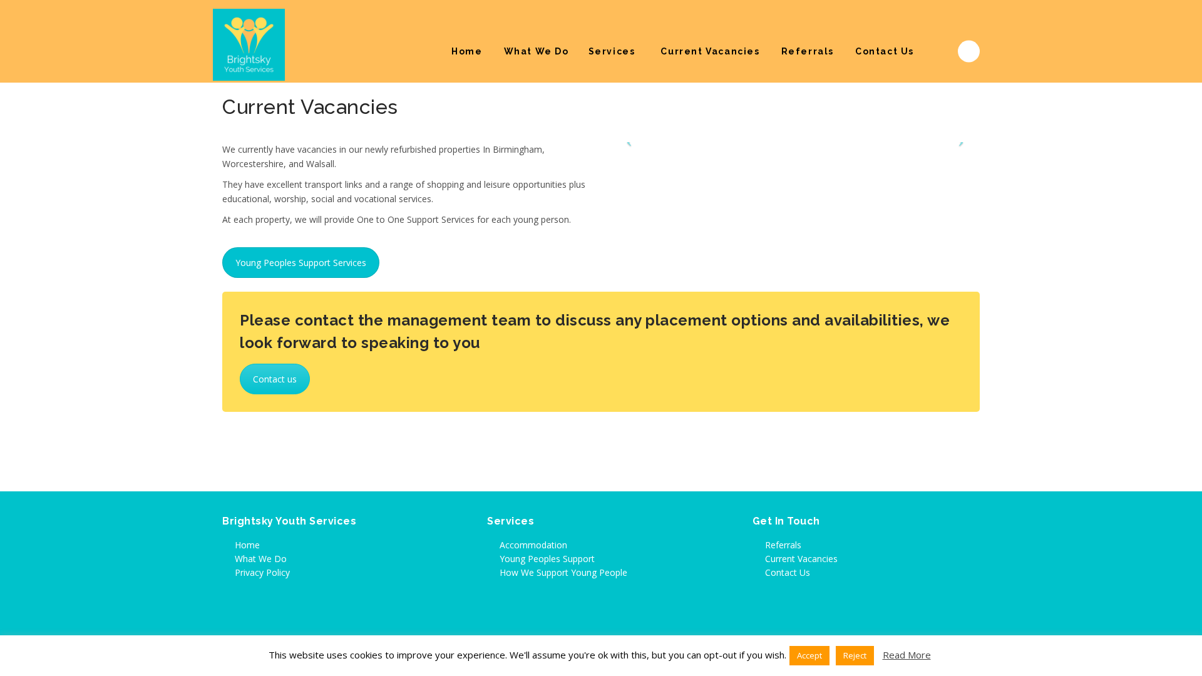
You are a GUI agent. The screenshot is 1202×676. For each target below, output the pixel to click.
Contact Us (884, 51)
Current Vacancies (709, 51)
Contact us (275, 379)
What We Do (536, 51)
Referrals (807, 51)
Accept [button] (809, 655)
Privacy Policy (262, 572)
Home (466, 51)
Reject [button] (854, 655)
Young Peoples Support (547, 559)
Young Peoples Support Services (300, 263)
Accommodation (533, 545)
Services (611, 51)
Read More (907, 654)
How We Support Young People (563, 572)
